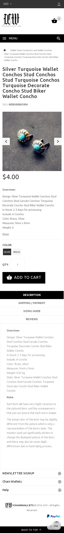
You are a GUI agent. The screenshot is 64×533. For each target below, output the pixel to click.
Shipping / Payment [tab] (31, 303)
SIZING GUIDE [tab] (32, 311)
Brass (16, 252)
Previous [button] (6, 141)
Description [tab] (32, 294)
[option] (32, 141)
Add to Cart (27, 277)
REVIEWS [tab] (32, 319)
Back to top (30, 530)
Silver (7, 252)
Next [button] (58, 141)
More (5, 234)
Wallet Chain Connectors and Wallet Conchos (31, 50)
